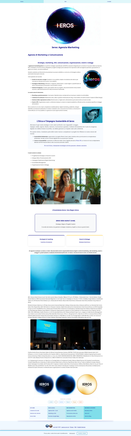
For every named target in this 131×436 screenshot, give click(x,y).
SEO (65, 1)
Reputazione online (71, 416)
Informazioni (72, 433)
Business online (88, 410)
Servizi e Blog (88, 416)
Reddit (80, 402)
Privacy (72, 427)
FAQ (75, 427)
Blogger (74, 402)
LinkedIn (51, 402)
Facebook (61, 402)
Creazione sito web (34, 410)
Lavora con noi (65, 427)
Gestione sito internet (35, 413)
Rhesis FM (78, 140)
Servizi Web (33, 416)
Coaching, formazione (46, 242)
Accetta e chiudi (82, 433)
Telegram (68, 402)
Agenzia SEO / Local (53, 410)
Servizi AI (87, 413)
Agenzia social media (71, 410)
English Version (81, 427)
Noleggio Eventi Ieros (84, 242)
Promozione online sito (72, 413)
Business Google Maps (53, 416)
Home (21, 1)
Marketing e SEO (52, 413)
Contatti (109, 1)
